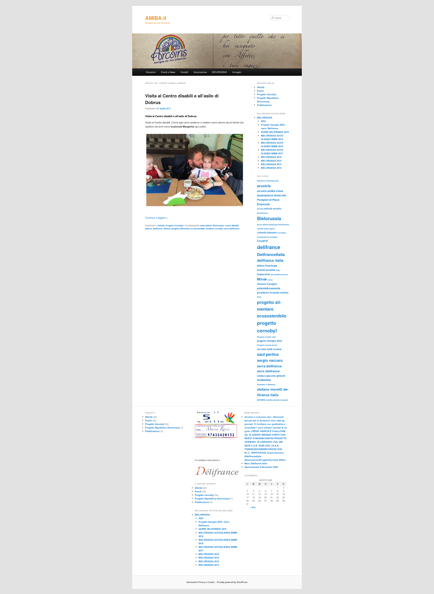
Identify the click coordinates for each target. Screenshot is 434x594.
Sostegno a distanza (266, 384)
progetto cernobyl (214, 228)
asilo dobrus (206, 225)
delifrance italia (270, 260)
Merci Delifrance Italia (255, 463)
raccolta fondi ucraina (269, 349)
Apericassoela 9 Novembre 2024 (261, 467)
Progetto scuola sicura (267, 345)
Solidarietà (264, 380)
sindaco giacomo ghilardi (271, 375)
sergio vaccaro (270, 360)
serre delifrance (268, 371)
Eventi (260, 90)
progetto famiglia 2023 (269, 340)
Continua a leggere (156, 217)
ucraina (261, 399)
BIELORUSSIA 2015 (271, 160)
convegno (281, 232)
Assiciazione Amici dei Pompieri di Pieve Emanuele (271, 199)
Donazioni (151, 72)
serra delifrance (232, 228)
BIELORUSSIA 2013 (271, 167)
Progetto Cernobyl (174, 225)
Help (278, 270)
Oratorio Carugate (267, 284)
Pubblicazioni (264, 105)
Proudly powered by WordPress (232, 582)
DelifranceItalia (271, 254)
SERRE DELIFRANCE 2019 (275, 132)
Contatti (184, 72)
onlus (270, 279)
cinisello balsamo (267, 232)
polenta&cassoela (268, 288)
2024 (263, 121)
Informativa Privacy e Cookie (200, 582)
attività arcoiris (272, 208)
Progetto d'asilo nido (266, 337)
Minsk (262, 279)
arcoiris (264, 185)
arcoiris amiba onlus (270, 191)
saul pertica (268, 354)
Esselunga (271, 265)
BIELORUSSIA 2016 (271, 157)
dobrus (167, 228)
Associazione (200, 72)
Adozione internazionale (268, 180)
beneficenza (262, 213)
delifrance (158, 228)
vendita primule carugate (277, 400)
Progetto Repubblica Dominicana (162, 427)
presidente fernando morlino (272, 292)
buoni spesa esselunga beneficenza (273, 224)
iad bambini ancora (279, 274)
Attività (161, 225)
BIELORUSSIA (219, 72)
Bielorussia (218, 225)
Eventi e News (168, 72)
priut (259, 297)
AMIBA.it (155, 17)
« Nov (253, 507)
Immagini (236, 72)
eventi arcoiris (266, 270)
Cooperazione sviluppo (267, 237)
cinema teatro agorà (266, 228)
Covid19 (262, 241)
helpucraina (263, 274)
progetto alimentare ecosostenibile (188, 228)
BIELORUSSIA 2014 (271, 164)
